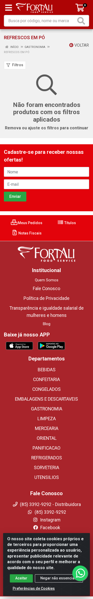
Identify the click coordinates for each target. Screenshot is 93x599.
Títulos (70, 223)
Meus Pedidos (29, 223)
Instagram (49, 519)
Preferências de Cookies (34, 588)
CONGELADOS (46, 389)
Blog (46, 324)
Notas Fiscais (30, 233)
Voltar (81, 45)
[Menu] (8, 7)
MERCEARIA (46, 428)
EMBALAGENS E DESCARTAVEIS (46, 399)
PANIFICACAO (46, 448)
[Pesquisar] (82, 20)
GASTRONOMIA (46, 408)
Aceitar (21, 578)
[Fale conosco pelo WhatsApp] (80, 573)
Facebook (49, 527)
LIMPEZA (46, 418)
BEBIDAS (47, 369)
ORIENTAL (47, 438)
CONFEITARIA (46, 379)
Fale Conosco (46, 288)
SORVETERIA (46, 467)
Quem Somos (46, 280)
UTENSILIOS (46, 477)
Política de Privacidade (46, 298)
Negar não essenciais (59, 578)
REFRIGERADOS (46, 457)
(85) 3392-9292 (50, 512)
